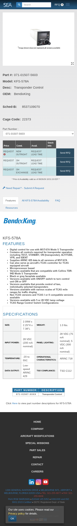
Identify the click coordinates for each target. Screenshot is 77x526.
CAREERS (37, 471)
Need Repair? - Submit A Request (24, 188)
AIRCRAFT (37, 436)
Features (11, 200)
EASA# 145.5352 (40, 499)
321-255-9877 (54, 493)
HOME (37, 421)
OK (12, 518)
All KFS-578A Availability (35, 200)
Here (15, 403)
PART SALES (37, 450)
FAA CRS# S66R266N (19, 499)
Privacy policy (16, 513)
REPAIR (37, 457)
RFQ (59, 4)
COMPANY (37, 428)
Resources (12, 207)
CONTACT (37, 464)
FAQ (57, 200)
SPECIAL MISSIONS (37, 443)
